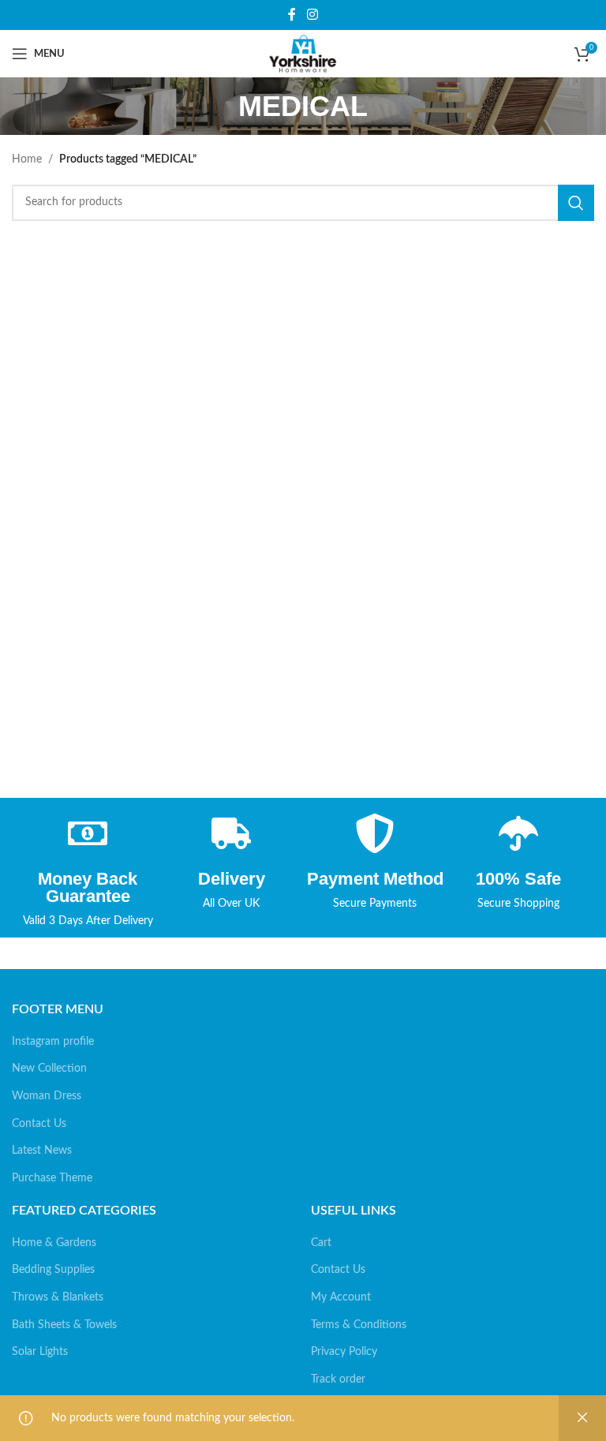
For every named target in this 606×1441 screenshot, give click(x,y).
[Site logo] (303, 53)
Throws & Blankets (57, 1297)
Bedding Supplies (53, 1269)
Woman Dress (46, 1096)
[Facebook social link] (292, 14)
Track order (338, 1379)
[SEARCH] (576, 203)
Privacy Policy (344, 1351)
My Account (341, 1297)
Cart (321, 1242)
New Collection (49, 1068)
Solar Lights (40, 1351)
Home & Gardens (54, 1242)
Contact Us (39, 1123)
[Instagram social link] (312, 14)
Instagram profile (53, 1041)
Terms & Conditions (358, 1325)
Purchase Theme (52, 1178)
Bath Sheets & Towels (64, 1325)
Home (27, 159)
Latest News (42, 1150)
